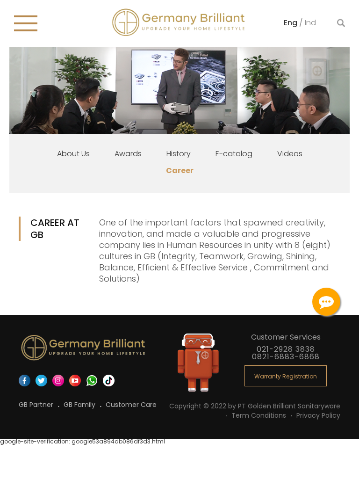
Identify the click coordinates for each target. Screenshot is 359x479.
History (178, 153)
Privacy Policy (318, 415)
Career (180, 170)
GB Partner (37, 404)
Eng (291, 22)
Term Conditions (259, 415)
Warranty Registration (285, 376)
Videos (289, 153)
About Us (73, 153)
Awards (128, 153)
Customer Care (131, 404)
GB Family (80, 404)
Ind (310, 22)
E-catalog (233, 153)
